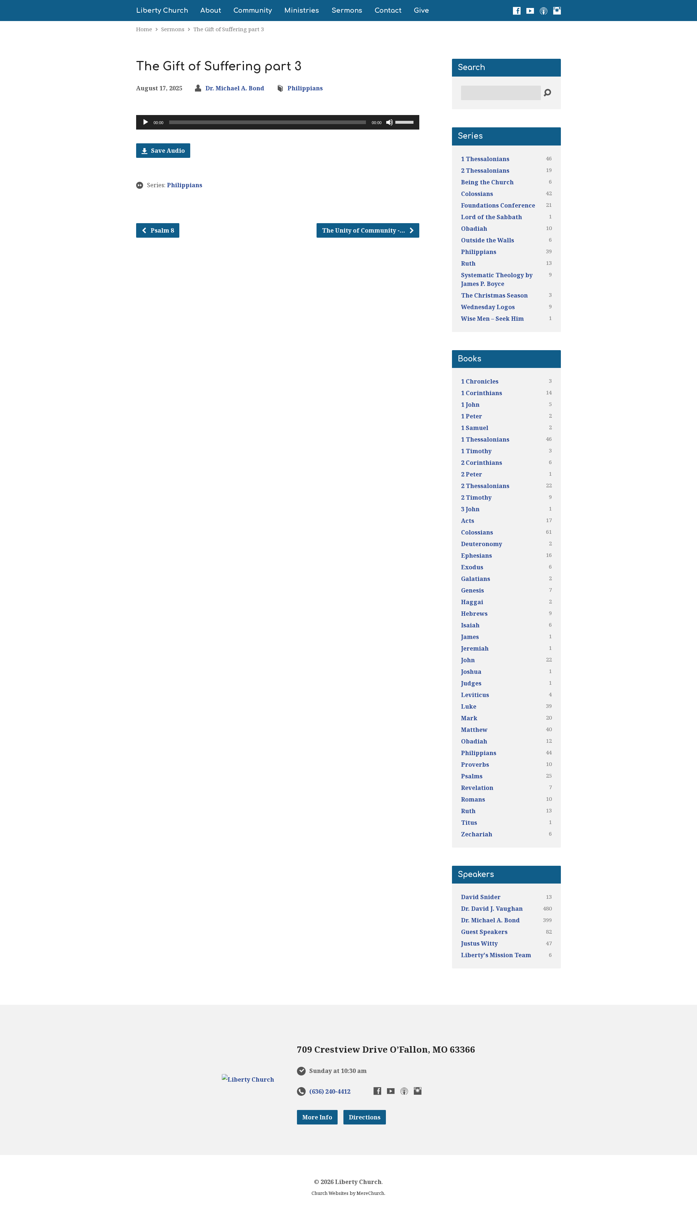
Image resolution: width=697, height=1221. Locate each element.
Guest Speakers (484, 932)
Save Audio (167, 151)
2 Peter (471, 474)
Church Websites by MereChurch (347, 1193)
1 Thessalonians (485, 159)
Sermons (346, 10)
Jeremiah (475, 648)
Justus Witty (479, 943)
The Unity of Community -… (364, 230)
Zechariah (476, 834)
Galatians (475, 579)
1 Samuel (474, 428)
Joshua (471, 672)
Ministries (301, 10)
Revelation (477, 788)
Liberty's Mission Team (496, 955)
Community (252, 10)
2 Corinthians (481, 463)
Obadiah (474, 229)
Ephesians (476, 556)
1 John (470, 405)
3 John (470, 509)
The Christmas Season (494, 295)
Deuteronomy (481, 544)
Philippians (305, 88)
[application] (277, 122)
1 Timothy (476, 451)
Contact (388, 10)
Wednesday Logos (488, 307)
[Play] (145, 122)
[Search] (547, 93)
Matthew (474, 730)
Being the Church (487, 182)
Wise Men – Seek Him (492, 319)
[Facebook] (517, 11)
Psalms (471, 776)
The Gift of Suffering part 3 (228, 29)
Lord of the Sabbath (491, 217)
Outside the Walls (487, 240)
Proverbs (475, 765)
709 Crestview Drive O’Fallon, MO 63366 (386, 1049)
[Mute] (389, 122)
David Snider (481, 897)
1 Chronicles (479, 381)
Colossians (477, 194)
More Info (317, 1117)
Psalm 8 (161, 230)
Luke (468, 706)
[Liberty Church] (248, 1079)
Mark (469, 718)
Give (421, 10)
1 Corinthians (481, 393)
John (468, 660)
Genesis (472, 590)
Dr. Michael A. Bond (234, 88)
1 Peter (471, 416)
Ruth (468, 263)
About (210, 10)
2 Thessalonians (485, 171)
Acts (467, 521)
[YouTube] (530, 11)
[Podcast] (543, 11)
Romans (473, 799)
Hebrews (474, 614)
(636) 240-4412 (329, 1091)
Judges (471, 683)
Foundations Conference (498, 205)
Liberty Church (162, 10)
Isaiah (470, 625)
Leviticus (475, 695)
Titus (469, 823)
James (470, 637)
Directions (364, 1117)
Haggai (472, 602)
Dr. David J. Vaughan (492, 909)
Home (144, 29)
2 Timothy (476, 497)
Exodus (472, 567)
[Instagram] (557, 11)
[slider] (405, 121)
